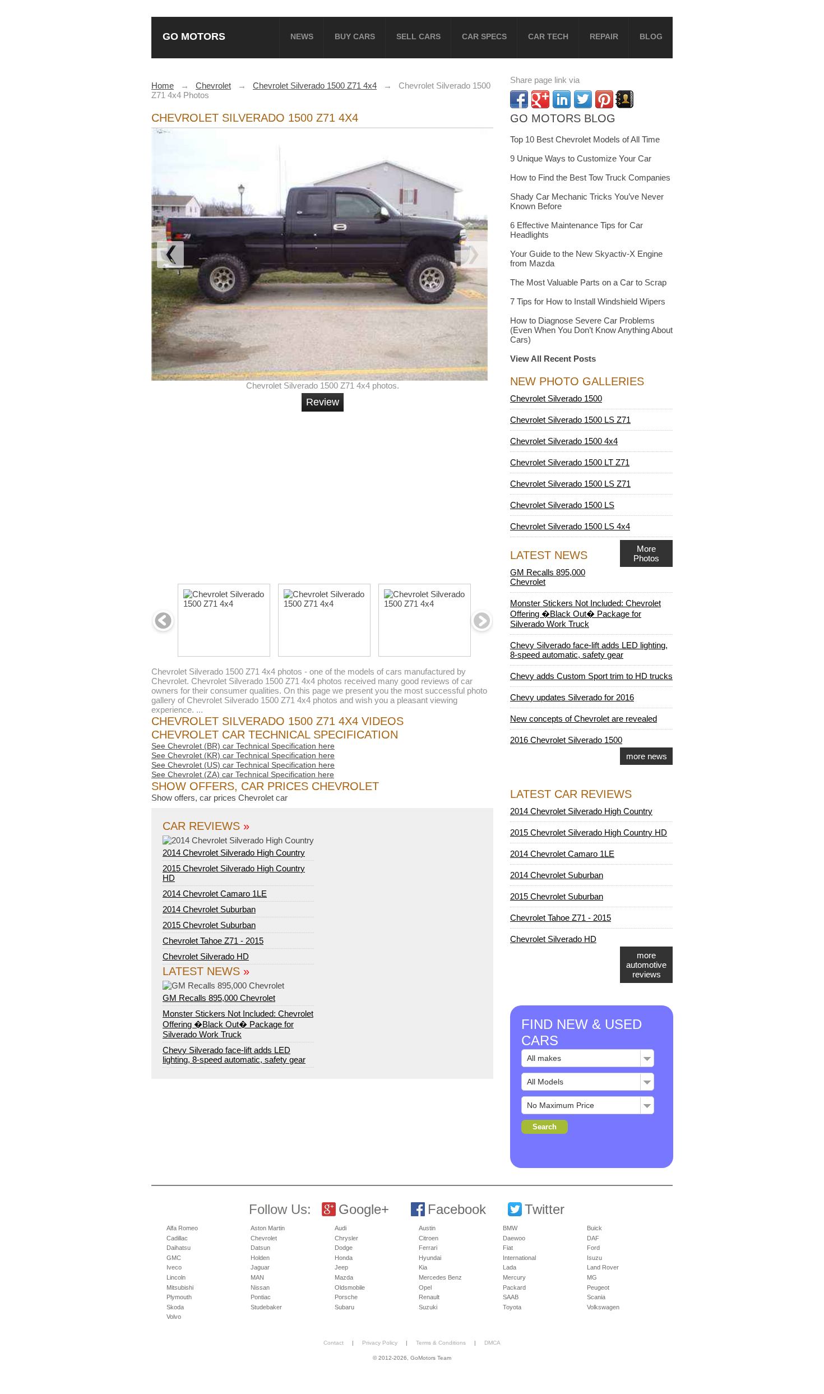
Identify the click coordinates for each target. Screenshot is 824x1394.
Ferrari (428, 1247)
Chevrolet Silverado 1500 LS (562, 505)
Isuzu (594, 1257)
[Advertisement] (324, 492)
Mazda (344, 1277)
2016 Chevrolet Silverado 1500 (566, 740)
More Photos (646, 553)
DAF (593, 1238)
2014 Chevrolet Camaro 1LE (215, 893)
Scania (596, 1297)
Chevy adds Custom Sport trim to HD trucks (591, 676)
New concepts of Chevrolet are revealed (583, 718)
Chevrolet (264, 1238)
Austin (427, 1228)
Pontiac (261, 1297)
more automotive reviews (646, 964)
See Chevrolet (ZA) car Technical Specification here (242, 774)
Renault (429, 1297)
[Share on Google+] (540, 99)
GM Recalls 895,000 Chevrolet (219, 998)
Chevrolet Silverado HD (206, 956)
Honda (344, 1257)
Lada (509, 1267)
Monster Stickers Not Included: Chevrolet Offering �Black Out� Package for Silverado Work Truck (238, 1024)
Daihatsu (178, 1247)
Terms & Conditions (441, 1343)
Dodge (344, 1247)
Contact (333, 1343)
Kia (423, 1267)
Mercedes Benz (440, 1277)
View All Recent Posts (553, 358)
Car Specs (484, 36)
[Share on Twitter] (583, 99)
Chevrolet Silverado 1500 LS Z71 (570, 419)
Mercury (514, 1277)
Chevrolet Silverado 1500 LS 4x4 (570, 526)
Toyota (512, 1307)
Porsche (346, 1297)
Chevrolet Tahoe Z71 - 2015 (213, 940)
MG (592, 1277)
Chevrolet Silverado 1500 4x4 (564, 441)
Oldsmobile (350, 1287)
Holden (260, 1257)
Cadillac (177, 1238)
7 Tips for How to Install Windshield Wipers (587, 301)
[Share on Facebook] (519, 99)
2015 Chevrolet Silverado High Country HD (588, 832)
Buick (594, 1228)
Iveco (174, 1267)
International (519, 1257)
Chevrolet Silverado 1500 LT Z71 (569, 462)
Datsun (260, 1247)
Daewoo (514, 1238)
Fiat (508, 1247)
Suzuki (428, 1307)
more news (646, 756)
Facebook (457, 1209)
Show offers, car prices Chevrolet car (219, 797)
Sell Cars (418, 36)
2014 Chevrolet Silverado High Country (234, 852)
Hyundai (430, 1257)
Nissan (260, 1287)
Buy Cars (355, 36)
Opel (425, 1287)
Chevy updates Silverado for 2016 (572, 697)
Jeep (341, 1267)
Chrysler (346, 1238)
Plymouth (179, 1297)
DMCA (492, 1343)
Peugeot (598, 1287)
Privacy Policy (379, 1343)
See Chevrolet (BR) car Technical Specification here (243, 745)
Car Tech (548, 36)
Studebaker (266, 1307)
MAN (257, 1277)
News (301, 36)
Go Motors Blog (562, 118)
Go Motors (194, 36)
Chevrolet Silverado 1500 (556, 398)
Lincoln (176, 1277)
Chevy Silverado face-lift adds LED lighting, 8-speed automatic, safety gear (234, 1054)
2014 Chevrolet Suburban (209, 909)
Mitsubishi (179, 1287)
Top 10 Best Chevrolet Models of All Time (585, 139)
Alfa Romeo (182, 1228)
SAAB (511, 1297)
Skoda (175, 1307)
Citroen (428, 1238)
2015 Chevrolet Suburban (209, 925)
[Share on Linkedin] (562, 99)
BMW (510, 1228)
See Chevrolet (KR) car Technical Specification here (243, 755)
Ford (593, 1247)
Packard (514, 1287)
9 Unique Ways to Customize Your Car (580, 158)
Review (322, 402)
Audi (340, 1228)
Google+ (364, 1209)
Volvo (173, 1316)
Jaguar (260, 1267)
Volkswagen (603, 1307)
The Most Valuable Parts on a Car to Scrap (588, 282)
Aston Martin (268, 1228)
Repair (604, 36)
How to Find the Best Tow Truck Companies (590, 177)
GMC (173, 1257)
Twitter (544, 1209)
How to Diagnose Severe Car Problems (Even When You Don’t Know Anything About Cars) (591, 330)
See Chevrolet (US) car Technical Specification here (243, 764)
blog (651, 36)
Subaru (344, 1307)
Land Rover (603, 1267)
